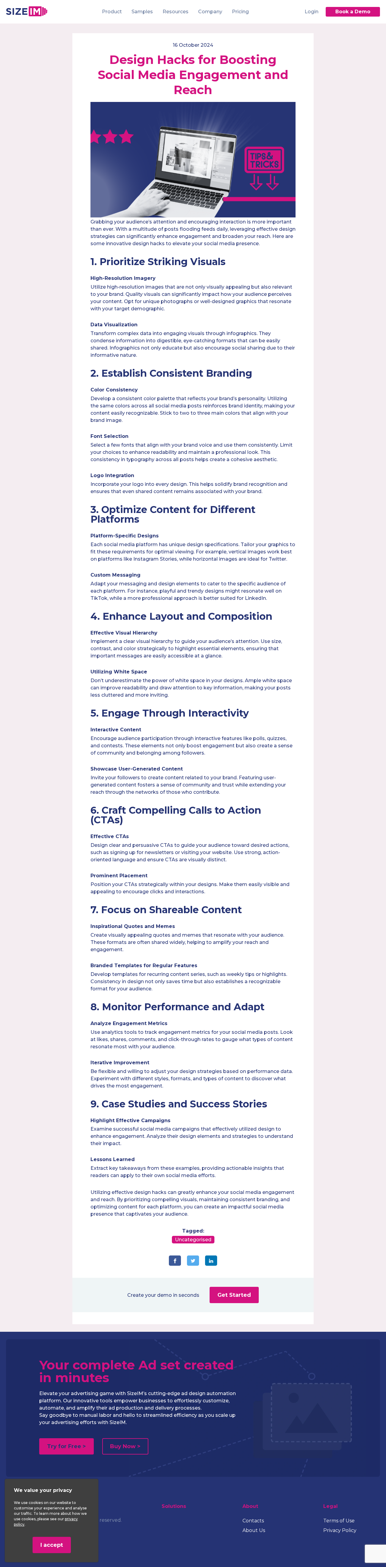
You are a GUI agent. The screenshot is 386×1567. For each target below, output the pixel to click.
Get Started (234, 1295)
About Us (253, 1530)
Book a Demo (352, 11)
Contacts (253, 1521)
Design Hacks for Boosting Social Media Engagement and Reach (193, 74)
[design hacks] (193, 216)
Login (311, 11)
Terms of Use (339, 1521)
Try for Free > (66, 1446)
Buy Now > (125, 1446)
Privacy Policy (339, 1530)
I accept (51, 1545)
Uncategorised (193, 1240)
